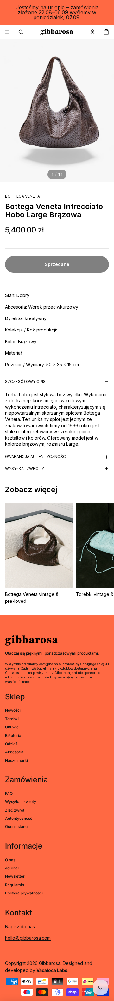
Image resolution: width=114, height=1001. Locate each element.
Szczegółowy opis (25, 381)
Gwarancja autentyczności (36, 456)
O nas (10, 859)
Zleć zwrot (14, 810)
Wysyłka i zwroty (24, 468)
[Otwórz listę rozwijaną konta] (92, 32)
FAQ (9, 793)
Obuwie (12, 727)
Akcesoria (14, 752)
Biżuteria (13, 735)
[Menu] (7, 32)
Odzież (11, 743)
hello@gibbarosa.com (28, 938)
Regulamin (14, 884)
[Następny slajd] (102, 554)
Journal (12, 868)
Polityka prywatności (24, 893)
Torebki (12, 718)
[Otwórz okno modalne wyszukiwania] (21, 32)
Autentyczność (18, 818)
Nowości (13, 710)
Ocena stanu (16, 826)
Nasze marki (16, 760)
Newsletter (15, 876)
